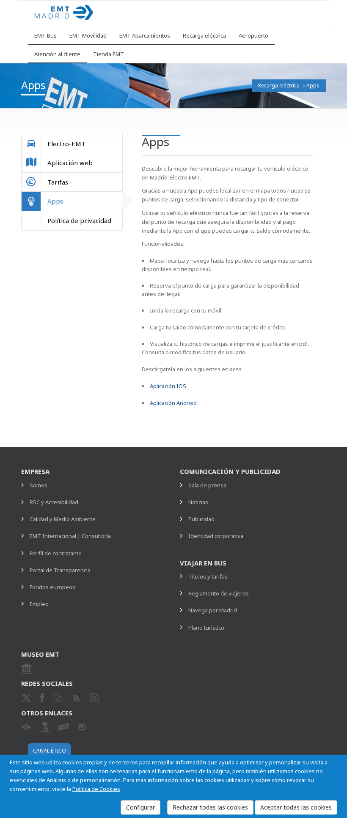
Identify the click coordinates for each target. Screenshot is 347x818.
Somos (38, 485)
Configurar (140, 807)
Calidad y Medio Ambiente (63, 519)
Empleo (39, 604)
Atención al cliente (57, 54)
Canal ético (49, 750)
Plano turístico (206, 627)
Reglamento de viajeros (218, 593)
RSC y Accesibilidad (54, 502)
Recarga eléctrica (204, 35)
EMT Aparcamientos (144, 35)
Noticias (198, 502)
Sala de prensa (207, 485)
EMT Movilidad (88, 35)
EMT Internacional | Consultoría (70, 536)
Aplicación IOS (168, 386)
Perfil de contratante (56, 553)
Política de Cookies (96, 789)
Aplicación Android (173, 403)
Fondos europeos (52, 587)
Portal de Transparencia (60, 570)
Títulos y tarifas (208, 576)
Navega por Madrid (212, 610)
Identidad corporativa (215, 536)
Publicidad (201, 519)
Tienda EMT (108, 54)
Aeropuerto (253, 35)
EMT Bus (45, 35)
